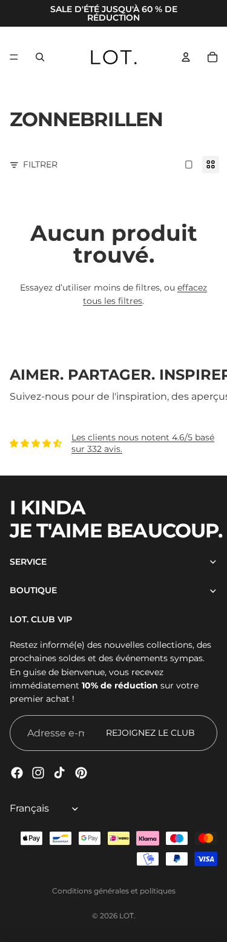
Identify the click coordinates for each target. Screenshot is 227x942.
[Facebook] (17, 772)
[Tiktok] (59, 772)
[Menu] (14, 57)
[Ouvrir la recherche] (40, 57)
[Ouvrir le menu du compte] (186, 57)
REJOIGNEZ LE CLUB (150, 732)
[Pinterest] (81, 772)
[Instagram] (38, 772)
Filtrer (40, 164)
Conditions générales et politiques (114, 890)
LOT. (127, 915)
